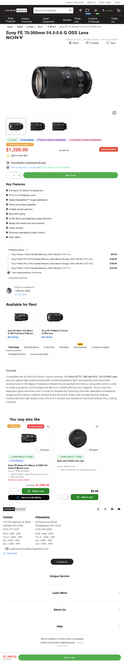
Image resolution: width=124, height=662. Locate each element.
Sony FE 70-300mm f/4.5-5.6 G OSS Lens (80, 26)
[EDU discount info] (31, 144)
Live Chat (22, 294)
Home (10, 26)
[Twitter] (98, 509)
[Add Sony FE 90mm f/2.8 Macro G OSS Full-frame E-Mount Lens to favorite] (48, 426)
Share (75, 42)
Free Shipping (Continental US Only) (28, 162)
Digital (20, 26)
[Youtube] (119, 509)
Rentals (67, 20)
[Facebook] (112, 509)
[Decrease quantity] (8, 175)
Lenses (30, 26)
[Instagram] (105, 509)
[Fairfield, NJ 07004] (80, 10)
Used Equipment (48, 20)
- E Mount (51, 26)
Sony (40, 26)
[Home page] (16, 10)
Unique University (26, 20)
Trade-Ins (114, 20)
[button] (118, 10)
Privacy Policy (65, 639)
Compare (94, 42)
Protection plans (16, 249)
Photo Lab (77, 20)
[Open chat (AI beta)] (87, 10)
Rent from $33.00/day (31, 497)
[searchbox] (53, 10)
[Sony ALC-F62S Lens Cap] (77, 438)
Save (113, 42)
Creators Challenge (93, 20)
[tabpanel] (62, 381)
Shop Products (10, 20)
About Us (91, 2)
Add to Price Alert (19, 155)
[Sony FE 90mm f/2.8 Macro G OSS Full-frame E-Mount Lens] (28, 438)
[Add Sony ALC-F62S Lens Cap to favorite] (97, 426)
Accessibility (78, 639)
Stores (117, 2)
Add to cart (70, 175)
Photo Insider (105, 2)
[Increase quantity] (19, 175)
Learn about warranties (18, 277)
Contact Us (62, 561)
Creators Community (75, 2)
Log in (109, 10)
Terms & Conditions (49, 639)
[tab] (13, 347)
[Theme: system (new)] (95, 10)
